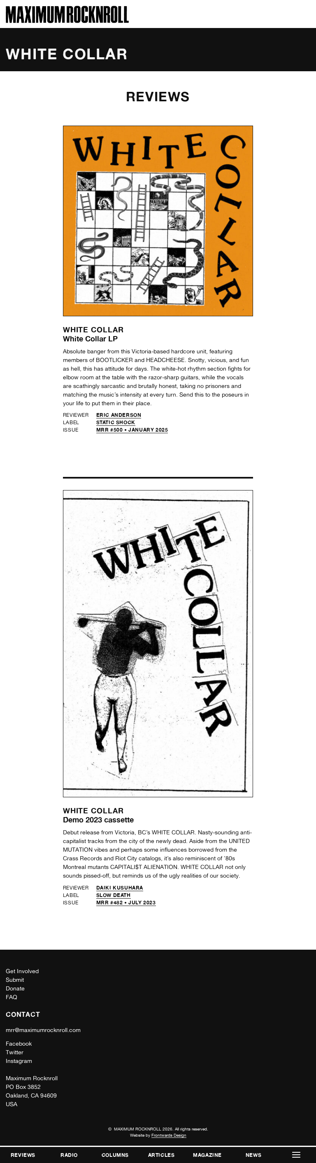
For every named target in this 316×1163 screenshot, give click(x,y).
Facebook (19, 1043)
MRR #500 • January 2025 (132, 430)
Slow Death (113, 895)
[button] (296, 1155)
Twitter (14, 1052)
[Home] (67, 21)
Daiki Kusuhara (119, 888)
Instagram (19, 1061)
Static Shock (115, 422)
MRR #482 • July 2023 (126, 902)
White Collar (93, 329)
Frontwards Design (168, 1135)
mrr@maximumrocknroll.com (43, 1030)
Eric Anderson (119, 415)
